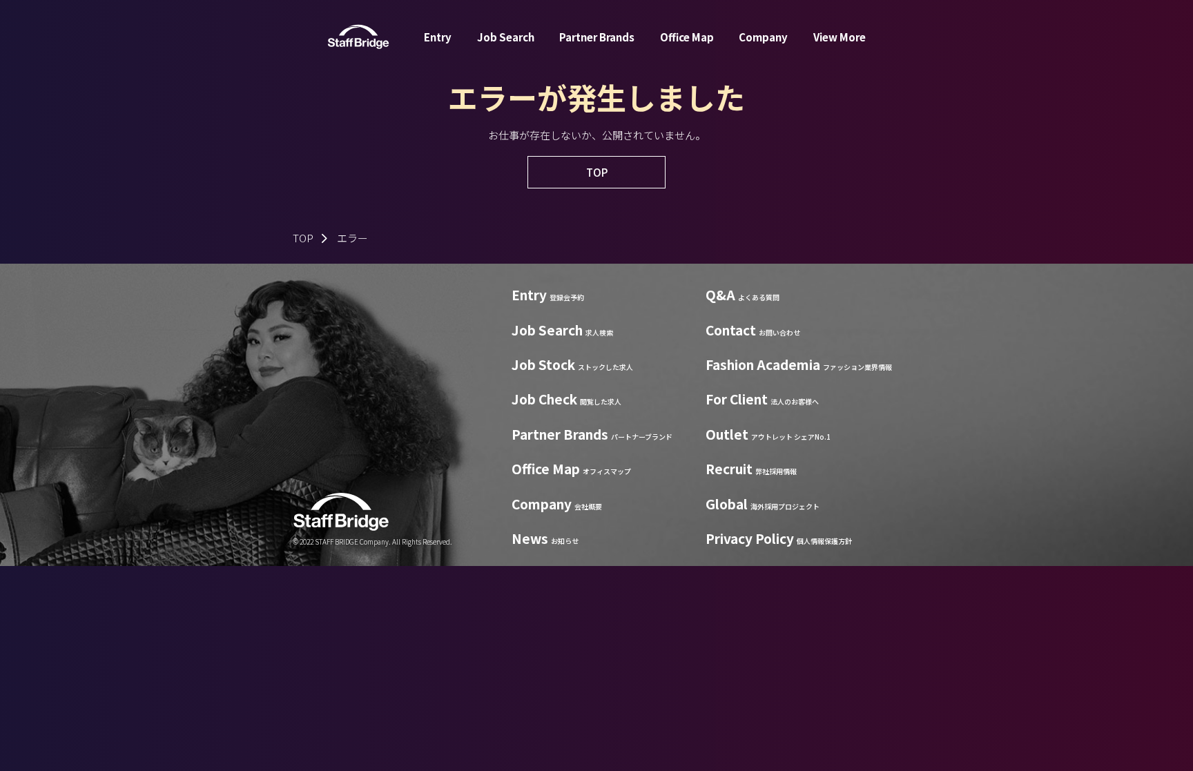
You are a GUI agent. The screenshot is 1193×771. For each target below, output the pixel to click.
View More (839, 37)
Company (763, 37)
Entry (438, 37)
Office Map (687, 37)
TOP (303, 238)
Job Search (505, 37)
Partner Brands (596, 37)
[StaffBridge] (358, 37)
